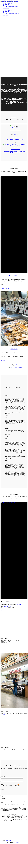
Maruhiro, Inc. (9, 840)
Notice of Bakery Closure (15, 130)
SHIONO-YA (3, 360)
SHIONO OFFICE (15, 127)
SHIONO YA (15, 137)
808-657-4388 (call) (8, 606)
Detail (2, 610)
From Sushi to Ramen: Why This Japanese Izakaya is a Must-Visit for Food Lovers (15, 152)
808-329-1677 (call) (8, 717)
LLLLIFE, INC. (17, 842)
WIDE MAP (18, 604)
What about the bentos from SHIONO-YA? (15, 139)
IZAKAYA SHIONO (15, 149)
